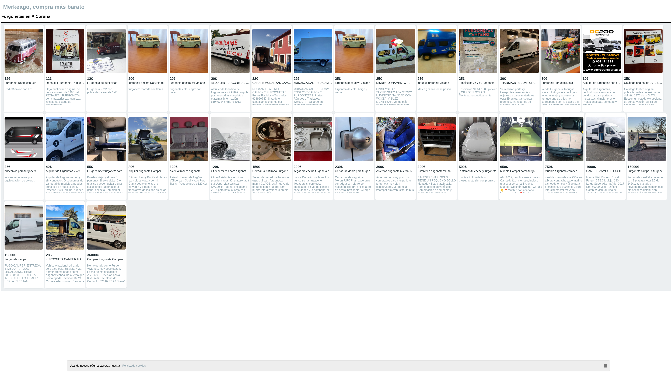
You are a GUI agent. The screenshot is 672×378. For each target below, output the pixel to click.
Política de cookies (134, 365)
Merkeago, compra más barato (44, 7)
